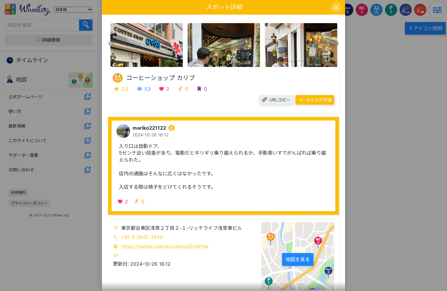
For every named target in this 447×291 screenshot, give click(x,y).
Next (336, 44)
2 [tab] (228, 64)
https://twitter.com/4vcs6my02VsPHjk (165, 247)
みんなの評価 (319, 99)
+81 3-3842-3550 (142, 237)
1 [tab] (219, 64)
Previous (111, 44)
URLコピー (279, 99)
